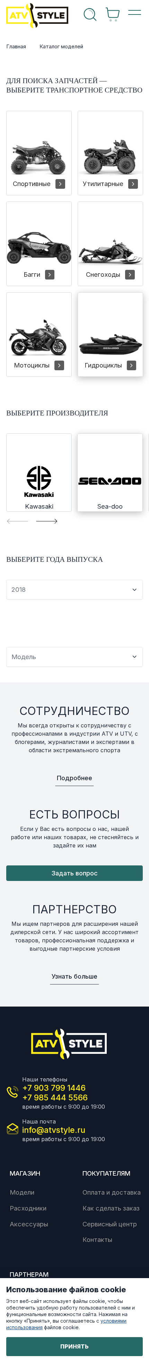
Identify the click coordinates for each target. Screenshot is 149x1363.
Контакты (97, 1239)
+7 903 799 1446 (54, 1088)
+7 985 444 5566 (55, 1097)
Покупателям (106, 1173)
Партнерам (29, 1274)
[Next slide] (46, 520)
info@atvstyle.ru (53, 1130)
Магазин (25, 1173)
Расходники (28, 1208)
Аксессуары (29, 1224)
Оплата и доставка (111, 1192)
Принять (74, 1346)
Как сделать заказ (111, 1208)
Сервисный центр (109, 1224)
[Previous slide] (17, 520)
